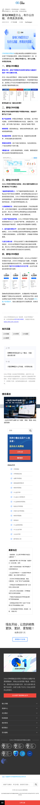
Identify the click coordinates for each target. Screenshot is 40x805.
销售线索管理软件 (19, 483)
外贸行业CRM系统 (19, 511)
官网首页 (7, 9)
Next (38, 406)
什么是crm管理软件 (19, 497)
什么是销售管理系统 (19, 501)
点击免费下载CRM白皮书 (20, 695)
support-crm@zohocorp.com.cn (15, 776)
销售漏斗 (16, 520)
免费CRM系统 (18, 478)
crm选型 (25, 334)
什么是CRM (17, 492)
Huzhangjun (28, 22)
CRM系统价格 (18, 473)
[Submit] (36, 784)
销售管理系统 (17, 487)
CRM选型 (22, 9)
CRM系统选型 (15, 9)
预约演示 (20, 458)
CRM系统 (16, 469)
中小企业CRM (18, 529)
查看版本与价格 (20, 639)
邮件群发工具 (17, 539)
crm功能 (6, 334)
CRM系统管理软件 (8, 53)
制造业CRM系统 (18, 506)
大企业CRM (17, 534)
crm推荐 (6, 338)
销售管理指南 (17, 515)
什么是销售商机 (18, 525)
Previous (2, 406)
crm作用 (16, 334)
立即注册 (20, 452)
